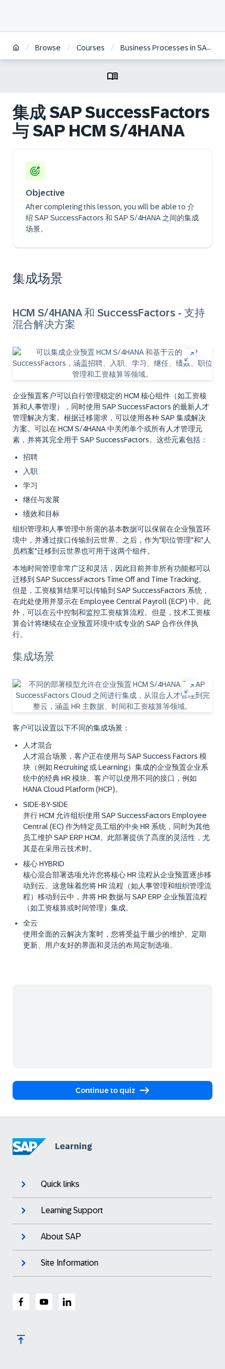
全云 (114, 934)
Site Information (69, 1262)
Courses (90, 48)
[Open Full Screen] (189, 356)
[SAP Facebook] (21, 1301)
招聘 (30, 457)
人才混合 (115, 767)
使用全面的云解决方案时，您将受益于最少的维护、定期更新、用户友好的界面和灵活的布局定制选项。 (114, 939)
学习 (30, 485)
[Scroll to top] (21, 1339)
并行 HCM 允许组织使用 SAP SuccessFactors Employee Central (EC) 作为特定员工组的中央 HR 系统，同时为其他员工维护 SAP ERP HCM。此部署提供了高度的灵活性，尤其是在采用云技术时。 (116, 832)
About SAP (61, 1236)
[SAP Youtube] (44, 1301)
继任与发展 (41, 499)
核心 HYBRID (117, 885)
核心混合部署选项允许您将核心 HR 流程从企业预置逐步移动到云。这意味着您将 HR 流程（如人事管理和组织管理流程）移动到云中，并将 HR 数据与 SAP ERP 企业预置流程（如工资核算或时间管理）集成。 (117, 891)
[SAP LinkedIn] (67, 1301)
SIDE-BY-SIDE (116, 826)
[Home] (16, 48)
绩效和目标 (41, 514)
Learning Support (72, 1210)
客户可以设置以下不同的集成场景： (71, 728)
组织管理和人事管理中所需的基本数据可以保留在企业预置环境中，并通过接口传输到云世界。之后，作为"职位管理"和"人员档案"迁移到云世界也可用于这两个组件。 (112, 540)
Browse (48, 48)
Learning (73, 1146)
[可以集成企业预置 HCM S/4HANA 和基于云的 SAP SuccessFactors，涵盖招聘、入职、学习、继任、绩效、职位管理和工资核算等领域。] (112, 363)
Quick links (60, 1184)
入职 (30, 471)
